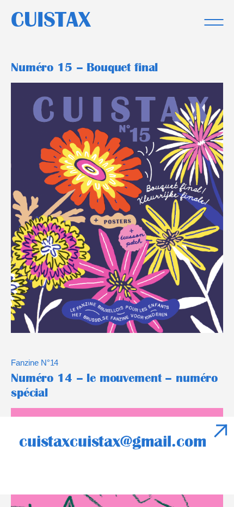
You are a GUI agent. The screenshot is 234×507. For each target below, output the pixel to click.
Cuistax (51, 19)
